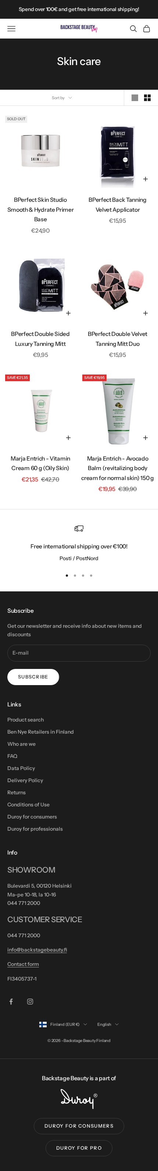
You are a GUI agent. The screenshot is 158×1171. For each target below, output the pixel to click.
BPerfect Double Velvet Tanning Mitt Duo (117, 338)
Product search (25, 719)
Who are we (21, 744)
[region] (79, 543)
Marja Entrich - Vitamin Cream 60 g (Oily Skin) (40, 463)
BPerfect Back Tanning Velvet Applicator (117, 204)
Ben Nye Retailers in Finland (40, 731)
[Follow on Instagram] (30, 1001)
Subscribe (33, 677)
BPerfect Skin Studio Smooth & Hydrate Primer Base (40, 209)
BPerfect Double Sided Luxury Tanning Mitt (40, 338)
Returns (16, 792)
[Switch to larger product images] (135, 97)
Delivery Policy (25, 780)
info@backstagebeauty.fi (37, 949)
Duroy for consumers (32, 816)
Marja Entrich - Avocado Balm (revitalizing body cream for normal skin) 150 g (117, 468)
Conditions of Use (28, 804)
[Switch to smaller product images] (147, 97)
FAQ (12, 756)
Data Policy (21, 768)
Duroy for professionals (35, 829)
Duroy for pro (79, 1148)
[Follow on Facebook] (11, 1001)
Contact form (23, 964)
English (104, 1024)
